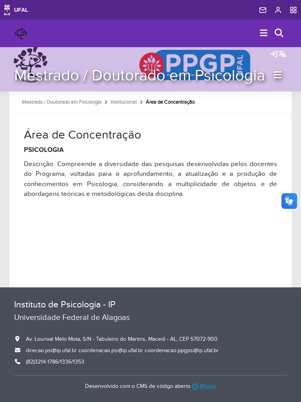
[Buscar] (279, 33)
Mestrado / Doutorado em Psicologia (139, 75)
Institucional (124, 102)
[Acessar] (274, 54)
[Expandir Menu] (264, 33)
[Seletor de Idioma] (282, 54)
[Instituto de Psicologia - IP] (20, 33)
